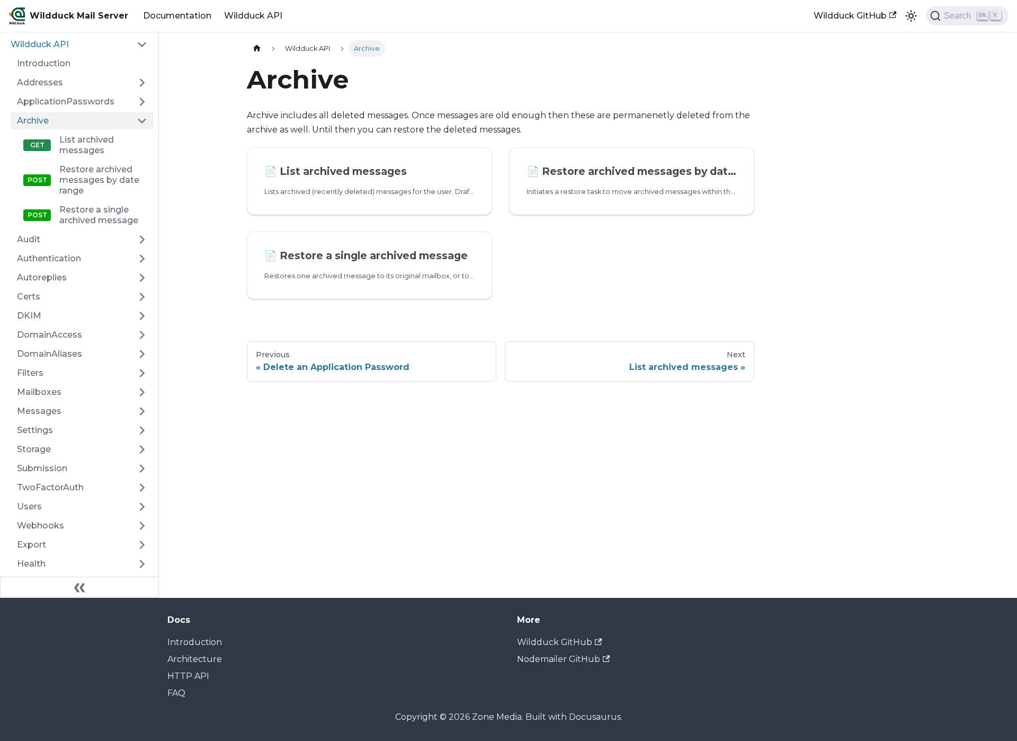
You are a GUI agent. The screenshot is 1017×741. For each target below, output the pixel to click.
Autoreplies (42, 277)
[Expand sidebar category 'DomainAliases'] (142, 354)
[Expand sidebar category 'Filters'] (142, 373)
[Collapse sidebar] (79, 587)
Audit (28, 239)
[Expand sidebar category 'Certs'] (142, 296)
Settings (35, 430)
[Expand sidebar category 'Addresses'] (142, 82)
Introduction (43, 63)
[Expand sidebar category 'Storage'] (142, 449)
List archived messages (86, 145)
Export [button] (31, 545)
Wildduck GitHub (850, 16)
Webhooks (40, 526)
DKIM (29, 316)
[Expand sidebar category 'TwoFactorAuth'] (142, 487)
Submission (42, 468)
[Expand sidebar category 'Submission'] (142, 468)
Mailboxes (39, 392)
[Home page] (257, 48)
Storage (34, 449)
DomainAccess (49, 335)
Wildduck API (253, 16)
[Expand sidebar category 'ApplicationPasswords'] (142, 101)
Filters (30, 373)
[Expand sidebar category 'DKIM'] (142, 315)
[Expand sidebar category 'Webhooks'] (142, 525)
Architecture (194, 659)
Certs (28, 297)
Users (29, 506)
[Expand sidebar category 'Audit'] (142, 239)
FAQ (176, 693)
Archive (33, 121)
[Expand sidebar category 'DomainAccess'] (142, 335)
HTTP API (188, 676)
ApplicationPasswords (65, 101)
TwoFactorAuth (50, 487)
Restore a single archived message (98, 215)
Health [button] (31, 564)
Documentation (177, 16)
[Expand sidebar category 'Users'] (142, 506)
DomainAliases (49, 354)
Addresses (40, 82)
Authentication (49, 258)
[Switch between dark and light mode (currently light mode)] (911, 15)
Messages (39, 411)
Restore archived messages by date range (99, 180)
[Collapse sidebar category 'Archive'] (142, 120)
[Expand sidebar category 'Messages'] (142, 411)
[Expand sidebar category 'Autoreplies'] (142, 277)
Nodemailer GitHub (558, 659)
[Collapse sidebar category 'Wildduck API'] (142, 44)
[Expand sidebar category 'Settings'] (142, 430)
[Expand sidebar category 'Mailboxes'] (142, 392)
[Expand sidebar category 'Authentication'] (142, 258)
